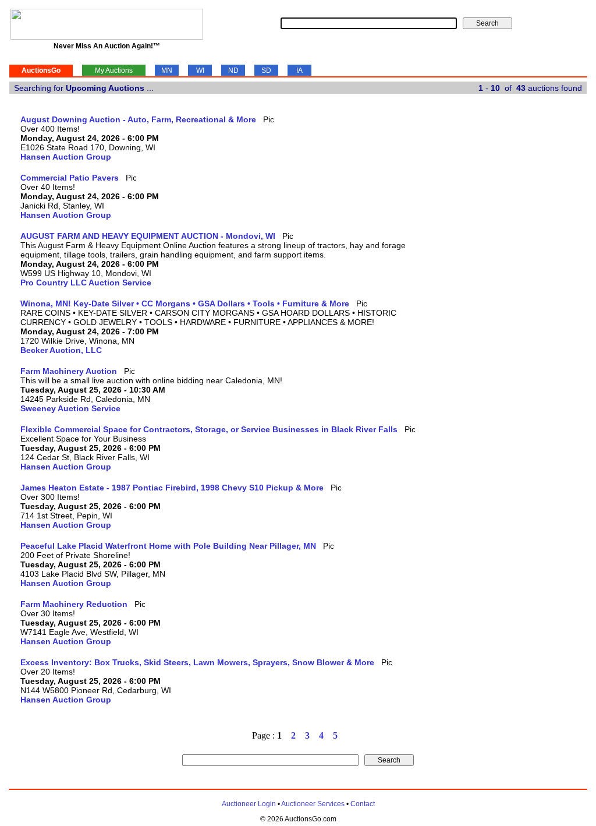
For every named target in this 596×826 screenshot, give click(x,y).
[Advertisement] (539, 289)
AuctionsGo (41, 70)
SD (266, 70)
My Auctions (114, 70)
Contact (362, 804)
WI (200, 70)
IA (299, 70)
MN (166, 70)
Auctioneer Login (249, 804)
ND (233, 70)
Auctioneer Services (313, 804)
